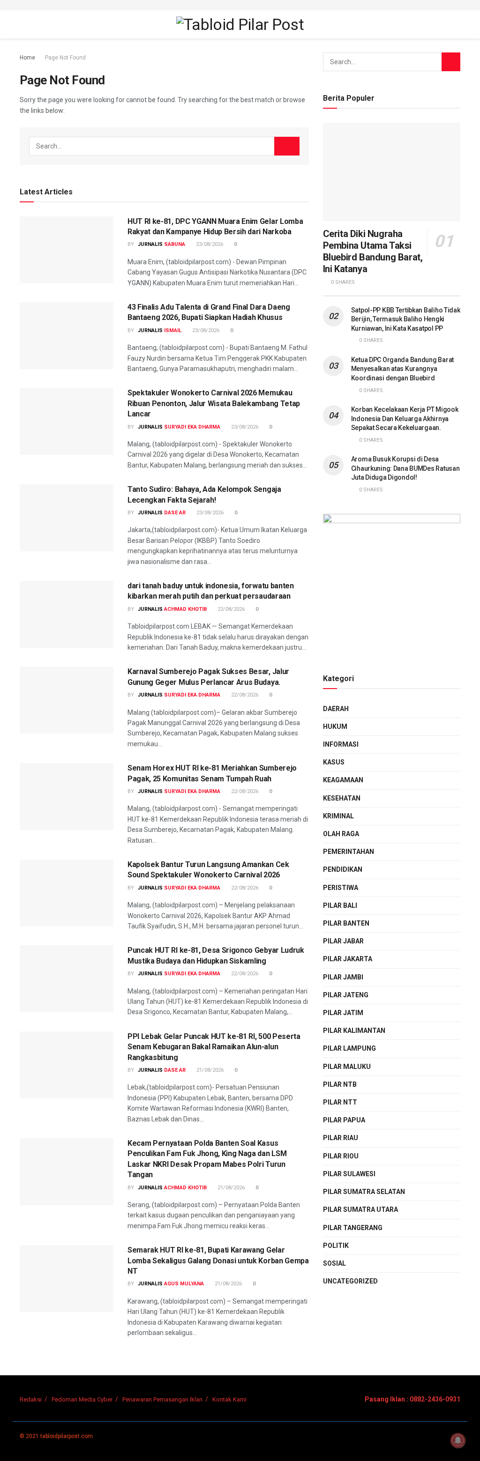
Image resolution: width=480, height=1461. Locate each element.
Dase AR (175, 513)
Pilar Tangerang (352, 1227)
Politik (336, 1245)
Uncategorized (350, 1281)
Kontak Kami (229, 1399)
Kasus (334, 762)
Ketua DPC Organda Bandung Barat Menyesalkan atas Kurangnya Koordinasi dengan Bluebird (402, 369)
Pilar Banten (346, 923)
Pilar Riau (340, 1138)
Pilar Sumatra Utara (360, 1209)
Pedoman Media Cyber (82, 1399)
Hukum (335, 726)
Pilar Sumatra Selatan (364, 1191)
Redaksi (31, 1399)
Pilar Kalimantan (354, 1030)
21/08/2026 (209, 1070)
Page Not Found (65, 57)
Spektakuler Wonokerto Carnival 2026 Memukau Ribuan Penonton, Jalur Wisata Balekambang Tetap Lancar (214, 403)
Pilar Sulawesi (349, 1174)
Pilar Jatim (343, 1012)
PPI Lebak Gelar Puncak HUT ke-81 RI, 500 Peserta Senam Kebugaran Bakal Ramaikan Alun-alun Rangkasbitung (214, 1047)
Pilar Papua (344, 1120)
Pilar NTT (340, 1102)
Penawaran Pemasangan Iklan (162, 1399)
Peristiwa (340, 887)
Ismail (172, 330)
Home (27, 57)
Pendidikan (342, 869)
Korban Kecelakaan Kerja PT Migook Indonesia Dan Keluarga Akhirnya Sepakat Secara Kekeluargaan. (404, 418)
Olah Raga (341, 834)
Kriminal (338, 816)
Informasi (341, 744)
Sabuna (174, 244)
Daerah (336, 708)
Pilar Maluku (347, 1066)
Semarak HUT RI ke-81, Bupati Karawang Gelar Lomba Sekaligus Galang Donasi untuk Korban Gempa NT (218, 1261)
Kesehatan (341, 798)
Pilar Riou (341, 1156)
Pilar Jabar (343, 941)
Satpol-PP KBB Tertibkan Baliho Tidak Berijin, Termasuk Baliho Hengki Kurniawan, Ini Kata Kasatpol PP (405, 319)
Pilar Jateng (345, 995)
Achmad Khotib (185, 609)
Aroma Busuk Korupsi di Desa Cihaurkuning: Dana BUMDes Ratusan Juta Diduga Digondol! (405, 468)
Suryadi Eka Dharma (192, 427)
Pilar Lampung (349, 1048)
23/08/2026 (209, 244)
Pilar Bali (340, 905)
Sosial (334, 1263)
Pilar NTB (340, 1084)
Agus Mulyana (184, 1284)
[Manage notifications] (457, 1440)
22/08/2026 (230, 609)
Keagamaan (343, 780)
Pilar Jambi (343, 977)
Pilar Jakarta (347, 959)
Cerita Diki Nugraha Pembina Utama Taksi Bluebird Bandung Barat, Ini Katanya (373, 251)
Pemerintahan (348, 851)
